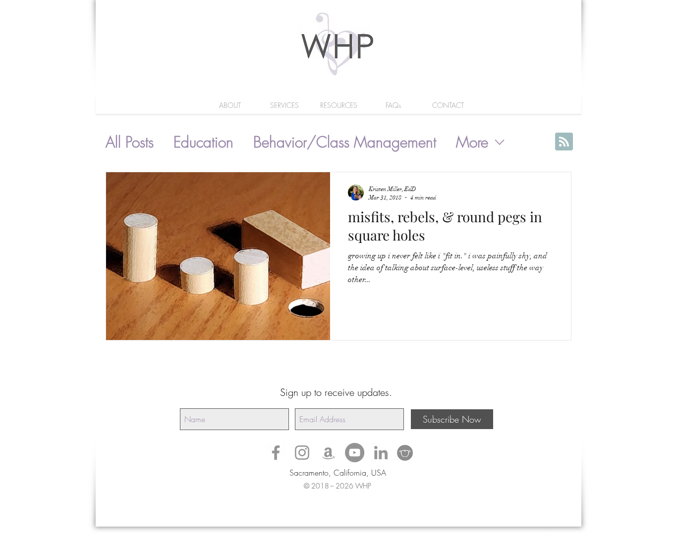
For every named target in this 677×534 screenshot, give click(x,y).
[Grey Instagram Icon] (302, 452)
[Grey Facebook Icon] (275, 452)
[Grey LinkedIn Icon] (381, 452)
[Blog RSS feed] (564, 142)
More (472, 142)
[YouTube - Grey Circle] (354, 452)
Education (203, 142)
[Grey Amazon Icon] (328, 452)
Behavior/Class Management (344, 142)
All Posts (130, 142)
